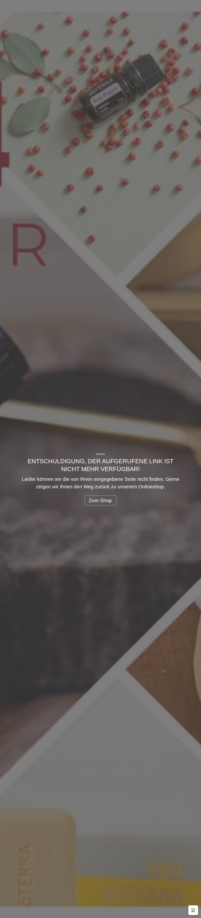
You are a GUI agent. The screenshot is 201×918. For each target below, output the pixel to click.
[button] (193, 910)
